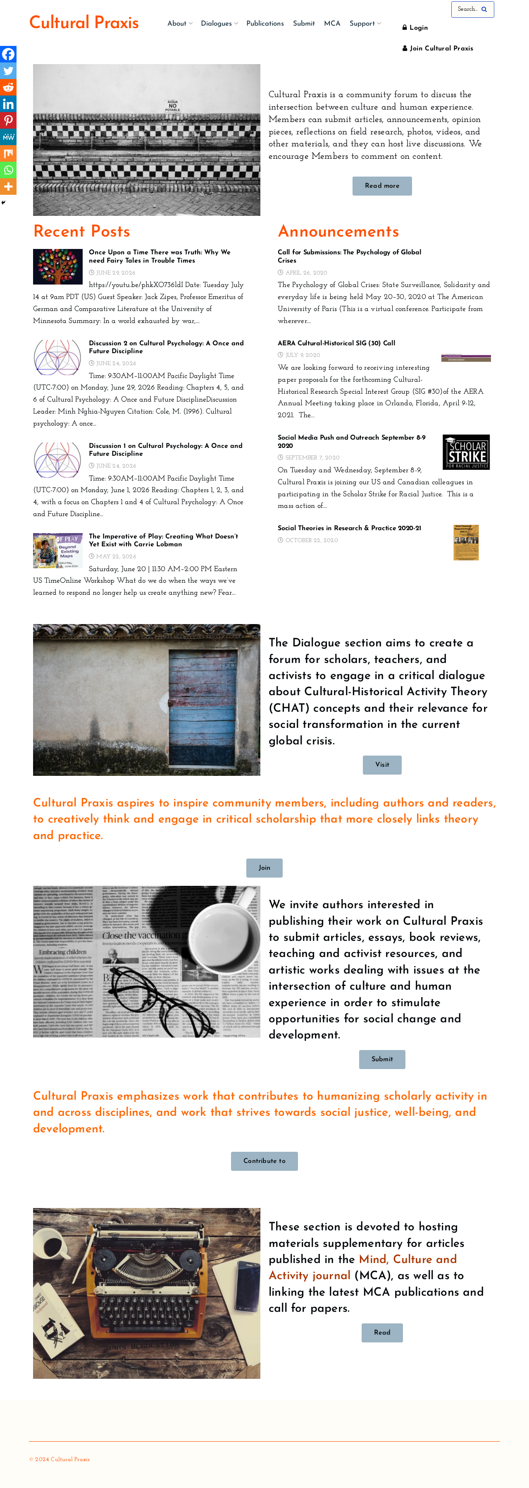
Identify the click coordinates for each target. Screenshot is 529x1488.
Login (417, 28)
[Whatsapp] (8, 170)
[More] (8, 186)
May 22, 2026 (115, 557)
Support (362, 23)
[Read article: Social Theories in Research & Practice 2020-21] (466, 542)
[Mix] (8, 153)
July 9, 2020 (302, 355)
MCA (332, 23)
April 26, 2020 (305, 273)
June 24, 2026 (115, 364)
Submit (304, 23)
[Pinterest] (8, 120)
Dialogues (216, 23)
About (176, 23)
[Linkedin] (8, 104)
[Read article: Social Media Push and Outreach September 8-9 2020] (466, 452)
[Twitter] (8, 70)
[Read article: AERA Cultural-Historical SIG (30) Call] (466, 358)
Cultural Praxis (84, 24)
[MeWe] (8, 137)
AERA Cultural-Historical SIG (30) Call (336, 343)
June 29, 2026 (115, 273)
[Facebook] (8, 54)
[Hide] (3, 202)
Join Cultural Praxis (440, 48)
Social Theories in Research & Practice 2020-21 (349, 528)
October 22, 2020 (311, 541)
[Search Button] (485, 9)
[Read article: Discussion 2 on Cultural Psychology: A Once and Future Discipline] (58, 358)
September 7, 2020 (312, 458)
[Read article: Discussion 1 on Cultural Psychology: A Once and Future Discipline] (58, 460)
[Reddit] (8, 87)
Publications (265, 23)
